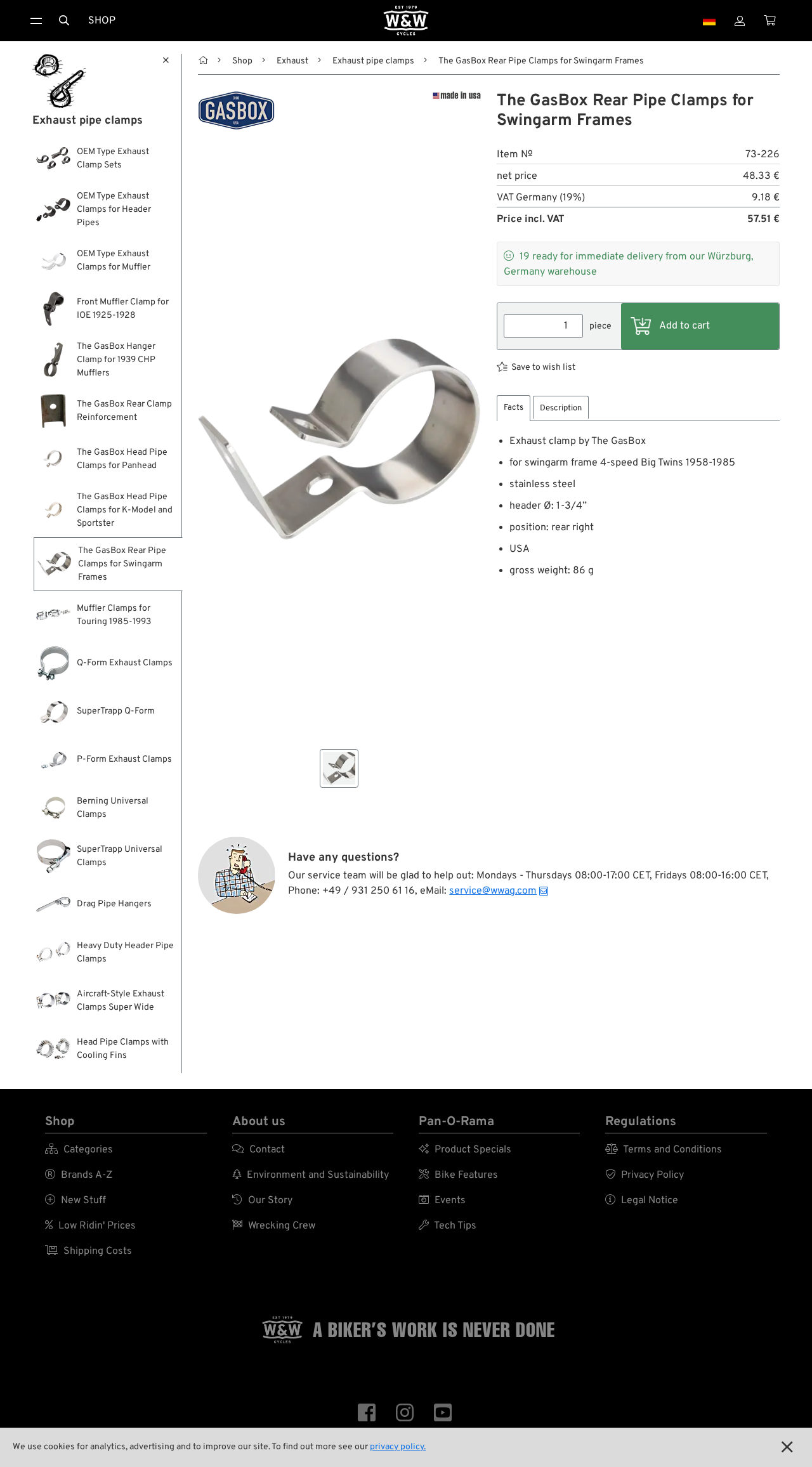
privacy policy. (398, 1447)
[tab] (513, 408)
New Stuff (75, 1200)
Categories (79, 1150)
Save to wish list (543, 367)
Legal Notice (641, 1200)
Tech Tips (447, 1226)
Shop (101, 21)
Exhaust (292, 61)
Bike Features (458, 1175)
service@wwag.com (493, 891)
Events (442, 1200)
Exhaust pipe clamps (373, 61)
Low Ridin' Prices (90, 1226)
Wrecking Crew (273, 1226)
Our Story (262, 1200)
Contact (258, 1150)
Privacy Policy (644, 1175)
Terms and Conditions (663, 1150)
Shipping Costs (88, 1251)
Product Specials (465, 1150)
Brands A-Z (78, 1175)
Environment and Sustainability (310, 1175)
